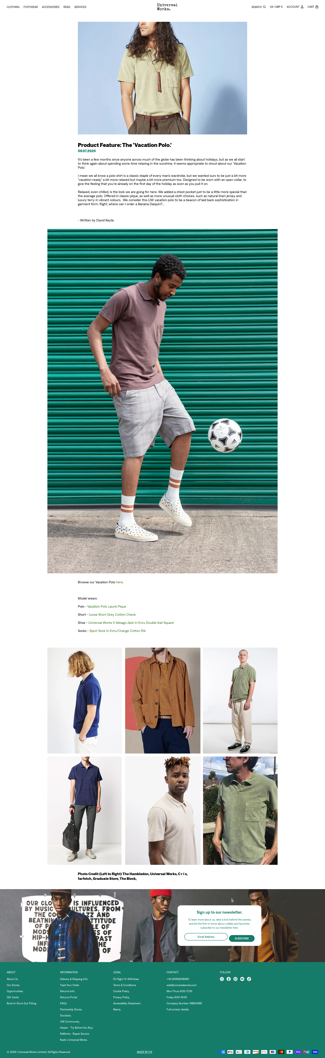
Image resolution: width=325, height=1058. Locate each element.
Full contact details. (178, 1009)
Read (66, 6)
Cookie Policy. (121, 991)
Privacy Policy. (121, 997)
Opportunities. (15, 991)
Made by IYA (144, 1051)
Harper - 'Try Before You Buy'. (76, 1027)
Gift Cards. (13, 997)
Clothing (13, 6)
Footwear (31, 6)
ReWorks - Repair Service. (74, 1033)
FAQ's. (63, 1003)
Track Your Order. (69, 985)
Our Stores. (13, 985)
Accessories (50, 6)
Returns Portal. (68, 997)
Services (80, 6)
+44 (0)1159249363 (178, 978)
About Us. (12, 978)
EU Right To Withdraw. (126, 978)
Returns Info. (67, 991)
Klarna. (117, 1009)
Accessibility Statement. (127, 1003)
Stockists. (65, 1015)
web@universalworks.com (182, 985)
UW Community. (70, 1021)
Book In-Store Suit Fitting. (22, 1003)
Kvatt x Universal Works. (74, 1039)
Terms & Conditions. (124, 985)
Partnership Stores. (71, 1009)
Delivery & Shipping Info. (74, 978)
